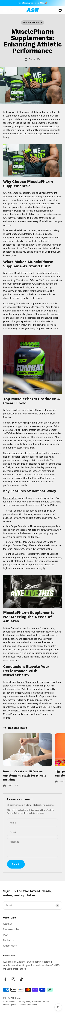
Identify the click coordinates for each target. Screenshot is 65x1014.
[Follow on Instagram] (13, 979)
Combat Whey (10, 498)
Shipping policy (9, 1005)
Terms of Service (31, 813)
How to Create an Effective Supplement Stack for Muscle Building (24, 775)
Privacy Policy (13, 813)
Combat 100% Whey (13, 422)
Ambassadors (10, 945)
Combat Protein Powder (15, 453)
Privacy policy (25, 1002)
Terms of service (41, 1002)
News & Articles (11, 929)
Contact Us (8, 940)
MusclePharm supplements (31, 682)
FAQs (6, 934)
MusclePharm (46, 126)
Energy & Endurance (32, 22)
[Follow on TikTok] (21, 979)
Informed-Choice (33, 234)
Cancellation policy (28, 1005)
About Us (8, 923)
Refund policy (9, 1002)
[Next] (61, 3)
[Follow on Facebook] (5, 979)
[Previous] (3, 3)
